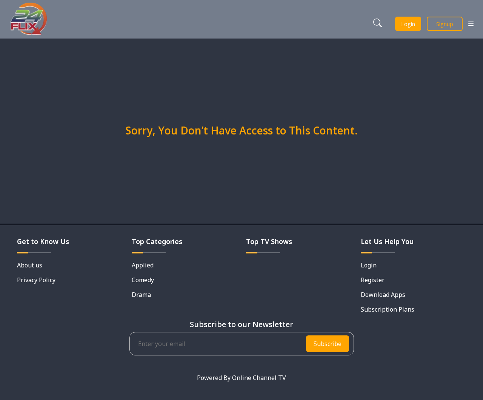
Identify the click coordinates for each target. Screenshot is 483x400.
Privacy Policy (36, 280)
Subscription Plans (387, 309)
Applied (143, 265)
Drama (141, 294)
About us (29, 265)
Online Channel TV (259, 378)
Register (373, 280)
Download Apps (383, 294)
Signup (444, 24)
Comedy (143, 280)
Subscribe (327, 344)
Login (408, 24)
